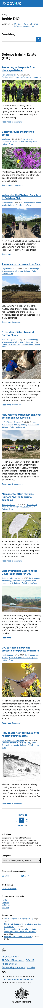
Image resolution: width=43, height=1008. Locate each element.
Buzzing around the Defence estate (18, 133)
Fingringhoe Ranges (20, 77)
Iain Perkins (6, 139)
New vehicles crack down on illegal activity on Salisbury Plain (21, 416)
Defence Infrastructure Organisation (26, 25)
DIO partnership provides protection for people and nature (20, 649)
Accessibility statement (13, 967)
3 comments (17, 122)
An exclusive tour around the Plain (21, 264)
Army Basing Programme (12, 507)
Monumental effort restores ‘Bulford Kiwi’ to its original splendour (18, 497)
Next (20, 825)
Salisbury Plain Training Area (19, 205)
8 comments (17, 804)
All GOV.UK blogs (10, 956)
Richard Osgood (8, 339)
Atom (26, 876)
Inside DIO (11, 18)
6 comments (17, 484)
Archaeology (33, 268)
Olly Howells (7, 268)
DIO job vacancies (9, 888)
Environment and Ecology (12, 271)
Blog (4, 14)
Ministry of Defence (22, 24)
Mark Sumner (7, 655)
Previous (22, 814)
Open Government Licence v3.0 (17, 979)
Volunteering (35, 77)
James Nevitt (7, 203)
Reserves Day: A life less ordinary (17, 936)
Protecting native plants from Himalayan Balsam (18, 69)
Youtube (5, 907)
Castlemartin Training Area (13, 141)
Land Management (17, 657)
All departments (10, 963)
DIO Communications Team (13, 740)
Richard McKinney (9, 578)
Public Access (29, 203)
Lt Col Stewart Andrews (11, 422)
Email (7, 876)
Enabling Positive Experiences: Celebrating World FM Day (19, 572)
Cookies (31, 967)
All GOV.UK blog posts (13, 960)
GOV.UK (30, 960)
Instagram (6, 905)
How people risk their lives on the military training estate (20, 734)
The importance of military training (18, 919)
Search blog (8, 34)
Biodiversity (7, 77)
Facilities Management (22, 580)
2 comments (17, 185)
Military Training (30, 342)
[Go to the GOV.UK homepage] (11, 3)
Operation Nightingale (11, 344)
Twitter (5, 900)
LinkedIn (5, 902)
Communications (9, 743)
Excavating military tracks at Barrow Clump (18, 334)
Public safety (13, 745)
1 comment (16, 322)
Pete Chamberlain (9, 75)
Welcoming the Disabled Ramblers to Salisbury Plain (21, 197)
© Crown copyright (21, 1001)
